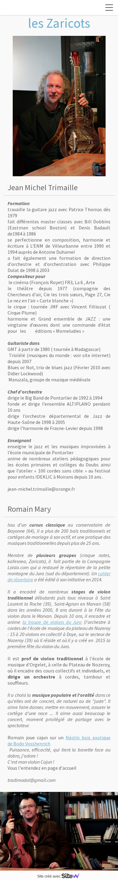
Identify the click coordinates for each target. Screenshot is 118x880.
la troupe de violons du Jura (52, 622)
